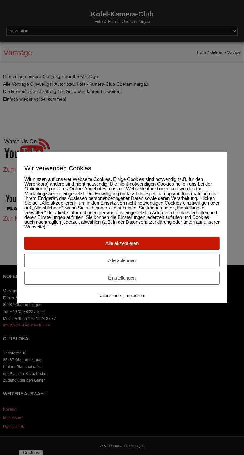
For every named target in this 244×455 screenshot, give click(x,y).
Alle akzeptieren (122, 243)
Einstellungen (122, 277)
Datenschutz (110, 295)
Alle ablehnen (122, 260)
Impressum (135, 295)
